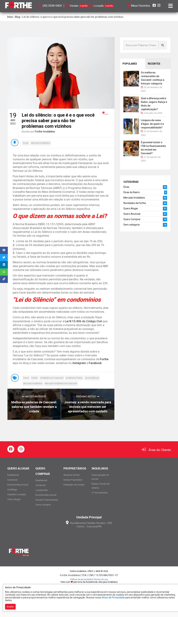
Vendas (79, 5)
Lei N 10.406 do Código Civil (83, 321)
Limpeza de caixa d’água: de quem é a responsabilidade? (152, 124)
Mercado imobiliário (32, 383)
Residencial (13, 475)
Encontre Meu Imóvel (17, 484)
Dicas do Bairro (131, 192)
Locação (103, 5)
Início (10, 16)
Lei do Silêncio (92, 378)
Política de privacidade (81, 579)
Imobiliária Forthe (74, 378)
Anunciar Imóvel (71, 475)
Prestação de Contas (73, 484)
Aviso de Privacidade (113, 597)
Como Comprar (43, 504)
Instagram (79, 363)
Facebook (95, 363)
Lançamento (41, 490)
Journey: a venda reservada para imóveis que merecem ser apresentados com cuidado (87, 406)
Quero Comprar (131, 219)
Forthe (104, 359)
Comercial (12, 479)
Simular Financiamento (46, 500)
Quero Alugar (130, 208)
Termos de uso (101, 579)
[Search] (162, 45)
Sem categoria (131, 224)
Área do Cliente (160, 450)
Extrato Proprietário (73, 479)
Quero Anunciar (132, 213)
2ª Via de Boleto (100, 492)
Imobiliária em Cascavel (51, 378)
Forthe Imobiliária (45, 131)
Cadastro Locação (16, 494)
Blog (17, 16)
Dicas (26, 143)
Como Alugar (14, 499)
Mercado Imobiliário (40, 143)
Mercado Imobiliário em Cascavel (61, 383)
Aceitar (10, 606)
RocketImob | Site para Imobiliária (102, 582)
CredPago (12, 489)
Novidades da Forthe (134, 203)
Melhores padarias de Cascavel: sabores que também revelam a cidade (34, 406)
